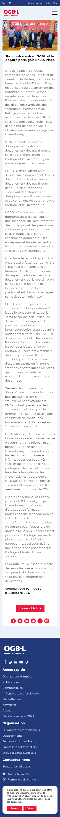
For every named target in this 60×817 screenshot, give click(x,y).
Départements (12, 735)
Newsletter (10, 704)
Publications (10, 682)
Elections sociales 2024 (18, 716)
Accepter (15, 808)
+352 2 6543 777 (19, 773)
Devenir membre (36, 3)
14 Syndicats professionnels (21, 693)
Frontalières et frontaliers (19, 747)
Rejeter (30, 808)
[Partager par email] (33, 620)
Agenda (7, 710)
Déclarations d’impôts (17, 676)
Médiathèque (11, 699)
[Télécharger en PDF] (40, 620)
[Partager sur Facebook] (13, 620)
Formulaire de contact (23, 779)
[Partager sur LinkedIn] (26, 620)
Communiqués (12, 687)
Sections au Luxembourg (19, 741)
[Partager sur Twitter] (20, 620)
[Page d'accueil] (15, 13)
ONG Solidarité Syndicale (19, 752)
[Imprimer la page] (46, 620)
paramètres (16, 801)
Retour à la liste (31, 608)
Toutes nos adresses (16, 766)
